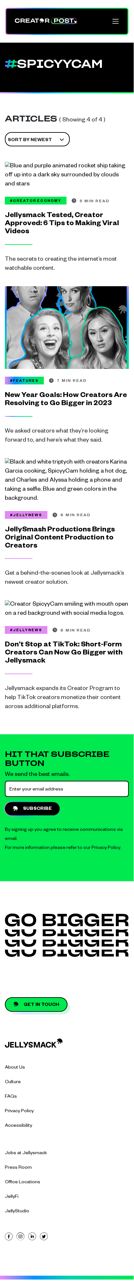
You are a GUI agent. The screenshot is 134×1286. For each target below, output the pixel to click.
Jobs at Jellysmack (26, 1153)
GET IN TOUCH (41, 1005)
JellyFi (11, 1197)
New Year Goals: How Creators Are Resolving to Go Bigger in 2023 (66, 400)
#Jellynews (26, 516)
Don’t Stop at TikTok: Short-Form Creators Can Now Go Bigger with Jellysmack (64, 653)
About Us (15, 1068)
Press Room (18, 1168)
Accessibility (18, 1126)
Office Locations (22, 1182)
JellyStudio (17, 1211)
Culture (13, 1082)
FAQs (11, 1097)
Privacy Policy (105, 848)
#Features (24, 381)
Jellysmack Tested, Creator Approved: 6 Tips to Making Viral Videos (62, 224)
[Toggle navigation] (115, 21)
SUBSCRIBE (37, 809)
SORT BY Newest (30, 140)
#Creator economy (35, 201)
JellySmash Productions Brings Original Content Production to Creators (60, 538)
